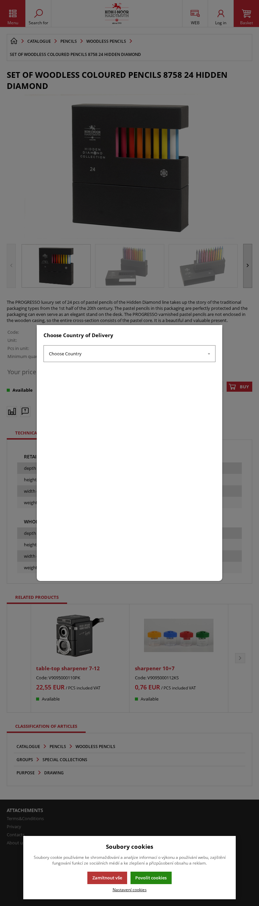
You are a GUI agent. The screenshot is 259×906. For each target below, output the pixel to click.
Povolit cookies (151, 878)
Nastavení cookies (130, 889)
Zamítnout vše (107, 878)
